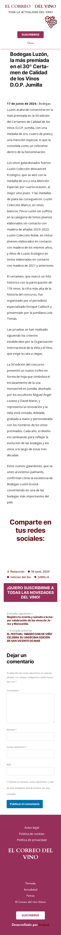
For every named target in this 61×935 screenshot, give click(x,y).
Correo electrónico (17, 747)
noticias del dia (20, 577)
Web (9, 764)
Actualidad (30, 889)
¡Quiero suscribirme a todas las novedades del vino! (30, 592)
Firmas (31, 896)
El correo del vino (30, 6)
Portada (30, 883)
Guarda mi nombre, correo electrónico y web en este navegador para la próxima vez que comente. (30, 788)
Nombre (11, 729)
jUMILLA (43, 577)
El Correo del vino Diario (30, 902)
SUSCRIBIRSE (30, 34)
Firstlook (44, 925)
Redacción (17, 571)
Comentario (13, 690)
